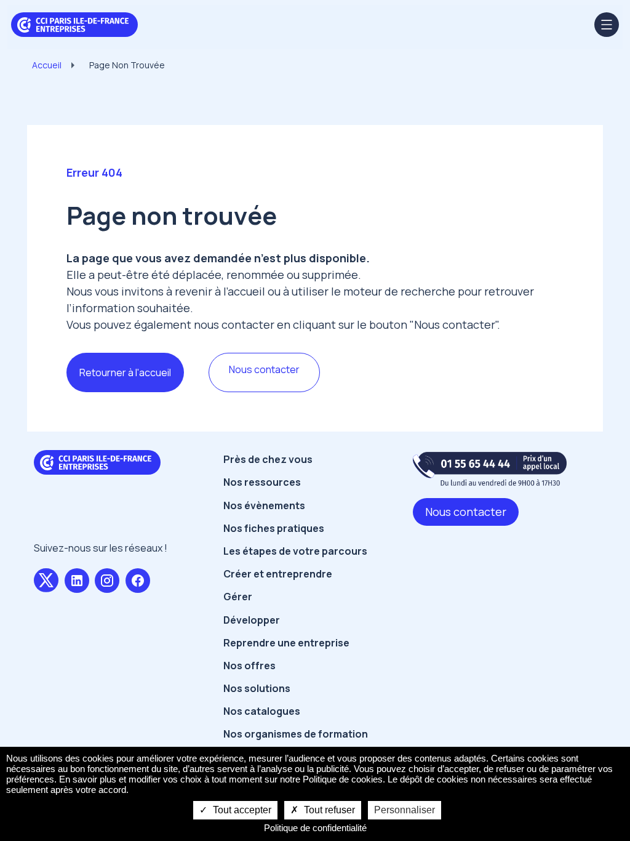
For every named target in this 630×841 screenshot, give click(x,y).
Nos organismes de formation (295, 734)
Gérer (237, 596)
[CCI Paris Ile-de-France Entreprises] (74, 23)
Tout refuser (328, 810)
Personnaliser (404, 810)
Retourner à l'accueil (125, 372)
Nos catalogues (261, 711)
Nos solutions (256, 688)
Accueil (47, 65)
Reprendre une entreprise (286, 643)
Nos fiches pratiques (273, 528)
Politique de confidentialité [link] (315, 828)
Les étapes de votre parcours (295, 551)
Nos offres (249, 665)
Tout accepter (240, 810)
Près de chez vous (268, 459)
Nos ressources (262, 482)
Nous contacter (264, 369)
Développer (251, 620)
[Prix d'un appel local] (490, 469)
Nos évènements (264, 505)
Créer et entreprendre (277, 574)
